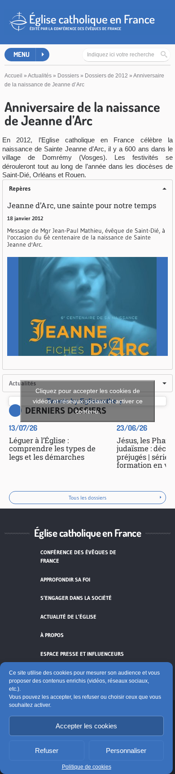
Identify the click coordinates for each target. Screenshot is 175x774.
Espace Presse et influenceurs (82, 653)
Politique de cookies (86, 767)
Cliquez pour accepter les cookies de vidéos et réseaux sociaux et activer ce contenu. (88, 401)
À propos (52, 635)
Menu (21, 54)
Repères (20, 188)
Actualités (40, 76)
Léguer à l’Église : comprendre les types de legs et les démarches (52, 448)
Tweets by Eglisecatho (88, 401)
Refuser (46, 750)
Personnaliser (126, 750)
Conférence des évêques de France (78, 556)
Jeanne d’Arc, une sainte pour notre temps (81, 205)
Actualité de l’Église (68, 616)
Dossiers (68, 76)
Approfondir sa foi (65, 579)
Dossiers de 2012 (106, 76)
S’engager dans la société (76, 597)
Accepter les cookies (86, 726)
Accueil (13, 76)
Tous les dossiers (87, 497)
